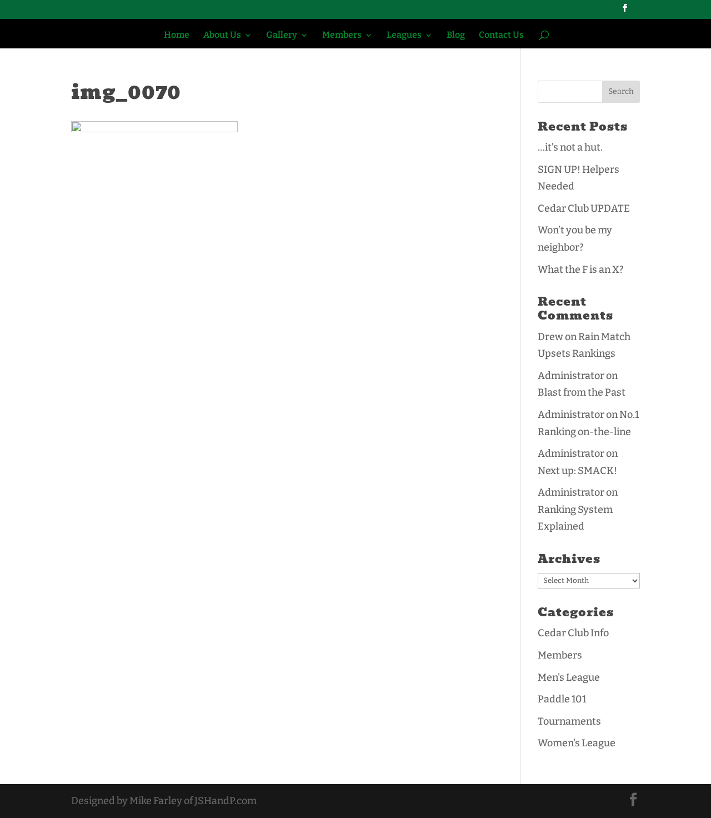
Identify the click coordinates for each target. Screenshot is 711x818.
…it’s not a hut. (570, 147)
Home (176, 35)
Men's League (569, 677)
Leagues (404, 35)
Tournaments (569, 721)
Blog (456, 35)
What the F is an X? (581, 269)
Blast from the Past (581, 392)
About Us (222, 35)
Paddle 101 (562, 699)
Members (342, 35)
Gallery (281, 35)
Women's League (576, 743)
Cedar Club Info (573, 633)
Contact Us (501, 35)
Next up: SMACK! (577, 471)
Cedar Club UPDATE (584, 208)
